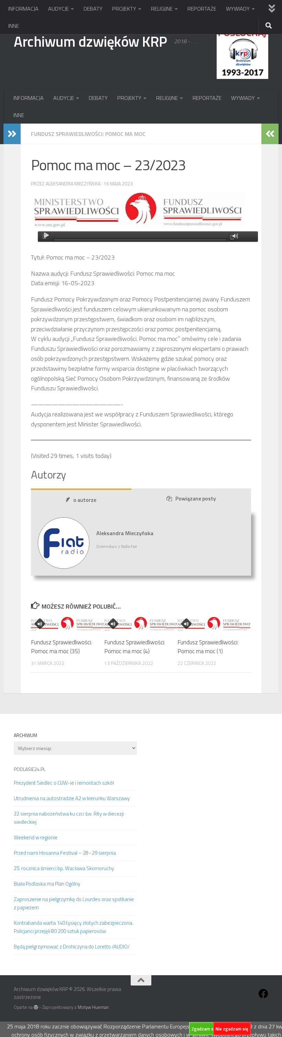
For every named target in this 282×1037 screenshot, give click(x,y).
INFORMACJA (23, 8)
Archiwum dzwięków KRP (90, 41)
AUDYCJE (58, 8)
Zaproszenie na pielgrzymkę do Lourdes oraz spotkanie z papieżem (74, 903)
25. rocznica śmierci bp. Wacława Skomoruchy (64, 868)
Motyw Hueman (93, 1007)
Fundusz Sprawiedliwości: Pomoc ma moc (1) (207, 647)
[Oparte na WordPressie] (36, 1007)
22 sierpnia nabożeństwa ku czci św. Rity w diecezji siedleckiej (69, 818)
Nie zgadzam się (232, 1028)
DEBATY (93, 8)
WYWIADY (238, 8)
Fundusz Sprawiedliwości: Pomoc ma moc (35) (61, 647)
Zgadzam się (204, 1028)
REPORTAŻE (201, 8)
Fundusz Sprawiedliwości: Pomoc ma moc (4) (134, 647)
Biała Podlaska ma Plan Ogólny (47, 884)
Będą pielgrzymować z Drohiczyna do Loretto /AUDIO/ (72, 946)
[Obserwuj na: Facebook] (263, 994)
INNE (13, 26)
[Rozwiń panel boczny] (12, 134)
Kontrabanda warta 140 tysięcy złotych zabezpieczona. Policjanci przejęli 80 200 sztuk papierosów (73, 927)
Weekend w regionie (35, 837)
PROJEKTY (124, 8)
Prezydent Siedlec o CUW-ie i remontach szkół (64, 783)
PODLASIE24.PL (29, 769)
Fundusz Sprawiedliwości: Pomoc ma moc (88, 134)
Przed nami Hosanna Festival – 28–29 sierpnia (65, 853)
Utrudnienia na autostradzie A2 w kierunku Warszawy (72, 798)
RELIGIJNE (162, 8)
